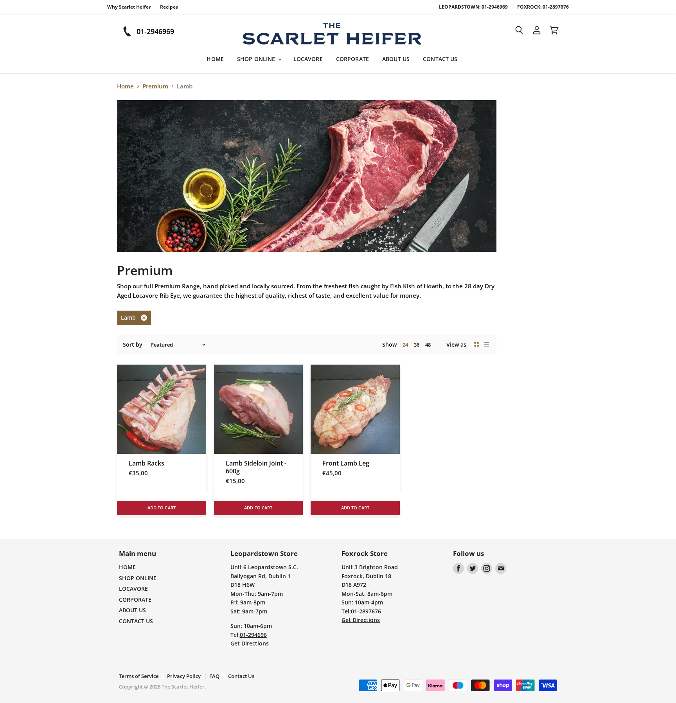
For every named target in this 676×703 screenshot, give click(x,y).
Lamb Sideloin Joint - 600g (256, 467)
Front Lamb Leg (345, 463)
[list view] (487, 345)
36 (416, 344)
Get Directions (249, 643)
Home (125, 86)
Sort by (132, 345)
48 (428, 344)
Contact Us (241, 676)
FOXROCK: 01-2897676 (543, 7)
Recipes (169, 7)
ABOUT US (396, 59)
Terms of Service (138, 676)
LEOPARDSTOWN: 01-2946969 (473, 7)
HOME (215, 59)
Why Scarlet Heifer (129, 7)
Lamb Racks (146, 463)
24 (405, 344)
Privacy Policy (184, 676)
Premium (155, 86)
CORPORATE (352, 59)
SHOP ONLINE (257, 59)
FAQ (214, 676)
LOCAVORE (308, 59)
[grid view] (476, 345)
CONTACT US (440, 59)
